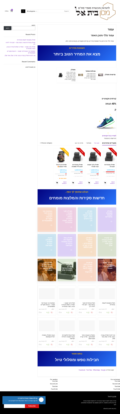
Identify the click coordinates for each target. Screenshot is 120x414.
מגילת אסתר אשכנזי (91, 75)
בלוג (113, 309)
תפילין (73, 70)
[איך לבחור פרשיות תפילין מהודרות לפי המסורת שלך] (67, 270)
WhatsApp (96, 370)
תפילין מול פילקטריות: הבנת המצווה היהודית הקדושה (68, 336)
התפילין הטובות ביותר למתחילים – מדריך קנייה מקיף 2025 (87, 336)
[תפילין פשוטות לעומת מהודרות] (107, 219)
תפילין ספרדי (69, 73)
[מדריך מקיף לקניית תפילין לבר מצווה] (107, 270)
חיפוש (33, 25)
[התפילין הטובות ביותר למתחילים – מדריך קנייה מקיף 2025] (87, 245)
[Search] (23, 11)
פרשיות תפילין (110, 75)
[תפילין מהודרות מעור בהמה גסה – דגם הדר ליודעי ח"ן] (87, 219)
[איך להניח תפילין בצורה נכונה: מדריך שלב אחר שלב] (107, 245)
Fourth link (117, 389)
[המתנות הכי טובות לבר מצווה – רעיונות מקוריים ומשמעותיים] (47, 219)
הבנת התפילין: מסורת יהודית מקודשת (48, 336)
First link (117, 381)
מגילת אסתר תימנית (91, 76)
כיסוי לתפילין (72, 72)
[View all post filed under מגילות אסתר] (80, 75)
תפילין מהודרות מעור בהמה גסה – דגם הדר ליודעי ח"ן (88, 304)
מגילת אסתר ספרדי (91, 73)
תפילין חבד (70, 76)
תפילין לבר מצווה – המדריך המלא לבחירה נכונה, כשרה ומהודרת (68, 304)
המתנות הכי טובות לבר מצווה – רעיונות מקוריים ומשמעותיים (48, 304)
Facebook (82, 370)
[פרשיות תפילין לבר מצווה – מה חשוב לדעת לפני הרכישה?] (87, 270)
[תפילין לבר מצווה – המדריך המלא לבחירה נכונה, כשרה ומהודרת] (67, 219)
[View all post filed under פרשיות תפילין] (100, 75)
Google (103, 370)
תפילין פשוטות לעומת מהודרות (26, 40)
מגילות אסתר (91, 71)
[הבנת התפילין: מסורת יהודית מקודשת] (47, 245)
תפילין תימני (72, 75)
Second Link (116, 384)
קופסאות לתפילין (71, 79)
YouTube (89, 370)
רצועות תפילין (69, 78)
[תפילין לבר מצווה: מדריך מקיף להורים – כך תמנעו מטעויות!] (47, 270)
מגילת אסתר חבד (92, 78)
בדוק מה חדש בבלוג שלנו (109, 408)
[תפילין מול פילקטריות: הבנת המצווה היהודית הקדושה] (67, 245)
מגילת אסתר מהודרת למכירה (28, 398)
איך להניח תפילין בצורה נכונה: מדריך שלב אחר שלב (108, 336)
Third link (117, 386)
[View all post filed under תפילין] (60, 75)
